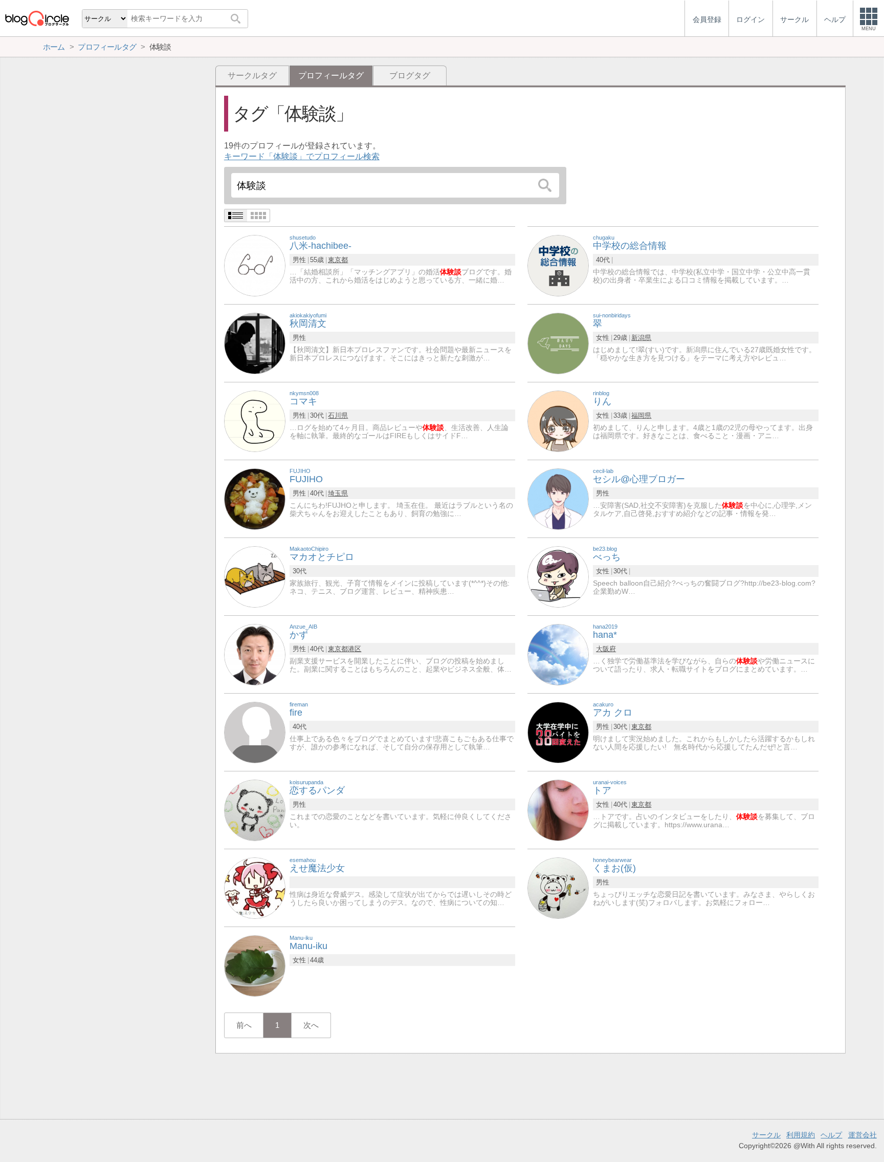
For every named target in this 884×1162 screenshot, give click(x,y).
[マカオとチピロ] (254, 576)
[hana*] (558, 654)
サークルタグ (252, 75)
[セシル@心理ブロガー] (558, 498)
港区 (354, 649)
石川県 (338, 415)
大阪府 (606, 649)
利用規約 (800, 1135)
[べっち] (558, 576)
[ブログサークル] (37, 18)
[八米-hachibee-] (254, 265)
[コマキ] (254, 420)
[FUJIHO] (254, 498)
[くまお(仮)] (558, 887)
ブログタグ (409, 75)
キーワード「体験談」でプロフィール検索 (302, 156)
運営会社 (862, 1135)
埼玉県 (338, 493)
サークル (766, 1135)
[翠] (558, 342)
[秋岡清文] (254, 342)
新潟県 (641, 337)
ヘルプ (831, 1135)
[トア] (558, 809)
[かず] (254, 654)
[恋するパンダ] (254, 809)
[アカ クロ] (558, 731)
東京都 (338, 260)
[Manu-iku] (254, 965)
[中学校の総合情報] (558, 265)
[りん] (558, 420)
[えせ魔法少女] (254, 887)
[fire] (254, 731)
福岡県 (641, 415)
